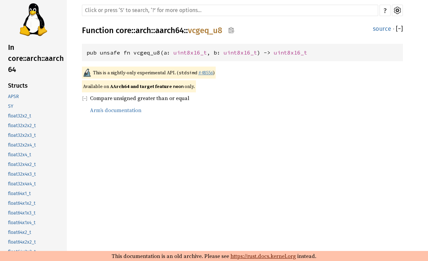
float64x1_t (19, 193)
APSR (13, 96)
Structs (18, 85)
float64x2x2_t (22, 242)
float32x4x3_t (22, 174)
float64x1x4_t (21, 223)
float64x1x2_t (21, 203)
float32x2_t (19, 116)
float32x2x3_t (22, 135)
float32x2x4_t (22, 145)
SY (10, 106)
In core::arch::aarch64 (36, 58)
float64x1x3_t (21, 213)
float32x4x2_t (22, 164)
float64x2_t (19, 232)
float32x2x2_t (22, 125)
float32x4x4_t (22, 184)
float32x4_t (19, 155)
